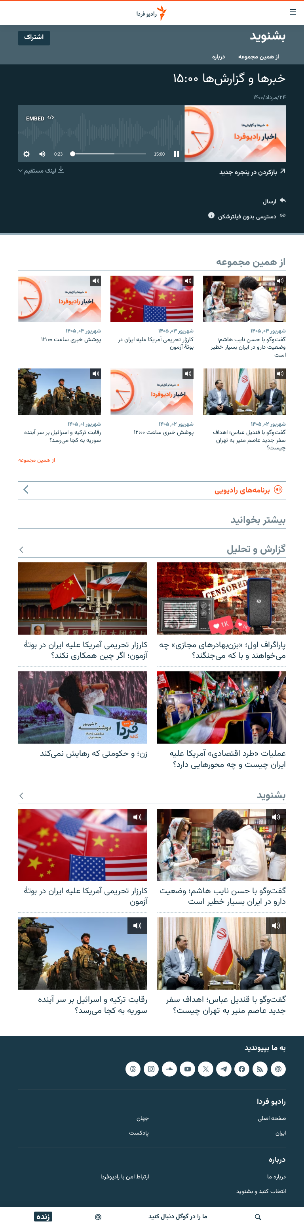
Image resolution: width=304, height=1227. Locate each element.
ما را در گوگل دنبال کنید (177, 1217)
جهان (143, 1119)
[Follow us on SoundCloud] (169, 1069)
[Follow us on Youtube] (187, 1069)
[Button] (274, 203)
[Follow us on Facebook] (241, 1069)
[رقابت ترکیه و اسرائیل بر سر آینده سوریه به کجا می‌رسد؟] (59, 391)
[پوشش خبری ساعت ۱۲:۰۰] (59, 299)
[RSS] (260, 1069)
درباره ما (276, 1177)
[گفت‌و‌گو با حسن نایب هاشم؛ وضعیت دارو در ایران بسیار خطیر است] (244, 299)
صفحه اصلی (272, 1119)
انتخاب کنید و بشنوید (261, 1192)
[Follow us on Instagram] (151, 1069)
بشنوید (271, 796)
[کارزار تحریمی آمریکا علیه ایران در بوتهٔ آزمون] (151, 299)
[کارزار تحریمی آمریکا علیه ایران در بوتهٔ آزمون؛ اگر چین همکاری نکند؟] (82, 598)
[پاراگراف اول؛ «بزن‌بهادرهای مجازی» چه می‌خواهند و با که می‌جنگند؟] (221, 598)
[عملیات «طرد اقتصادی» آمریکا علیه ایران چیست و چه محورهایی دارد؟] (221, 707)
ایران (281, 1134)
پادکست (139, 1134)
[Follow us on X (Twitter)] (205, 1069)
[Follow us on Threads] (133, 1069)
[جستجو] (258, 1217)
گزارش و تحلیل (256, 550)
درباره (218, 57)
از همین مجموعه (258, 57)
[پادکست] (98, 1217)
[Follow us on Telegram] (223, 1069)
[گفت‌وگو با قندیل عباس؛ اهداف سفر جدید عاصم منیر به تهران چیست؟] (244, 391)
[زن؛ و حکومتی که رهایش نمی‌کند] (82, 707)
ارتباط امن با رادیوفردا (125, 1177)
